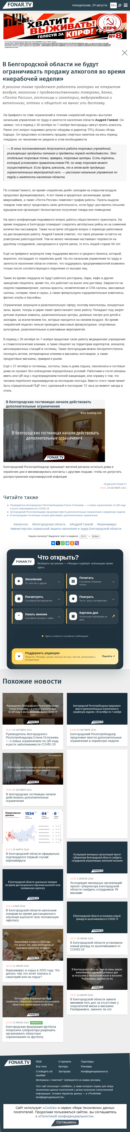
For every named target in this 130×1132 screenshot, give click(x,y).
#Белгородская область (49, 524)
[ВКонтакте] (53, 543)
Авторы (63, 1066)
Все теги (41, 1066)
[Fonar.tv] (18, 5)
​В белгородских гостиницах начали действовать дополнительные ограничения (54, 515)
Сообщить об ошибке (44, 1073)
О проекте (64, 1061)
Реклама (86, 1066)
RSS (39, 1061)
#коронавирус (107, 524)
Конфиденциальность (94, 1071)
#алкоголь (21, 524)
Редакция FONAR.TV (115, 484)
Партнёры (87, 1061)
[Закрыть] (124, 53)
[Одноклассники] (72, 543)
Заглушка (64, 1071)
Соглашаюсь (66, 1122)
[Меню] (125, 5)
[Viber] (77, 543)
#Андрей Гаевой (81, 524)
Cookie (50, 1108)
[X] (58, 543)
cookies (66, 1086)
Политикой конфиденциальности (66, 1116)
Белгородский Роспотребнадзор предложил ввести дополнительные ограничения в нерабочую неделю (67, 512)
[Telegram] (67, 543)
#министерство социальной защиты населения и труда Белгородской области (65, 529)
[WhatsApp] (63, 543)
